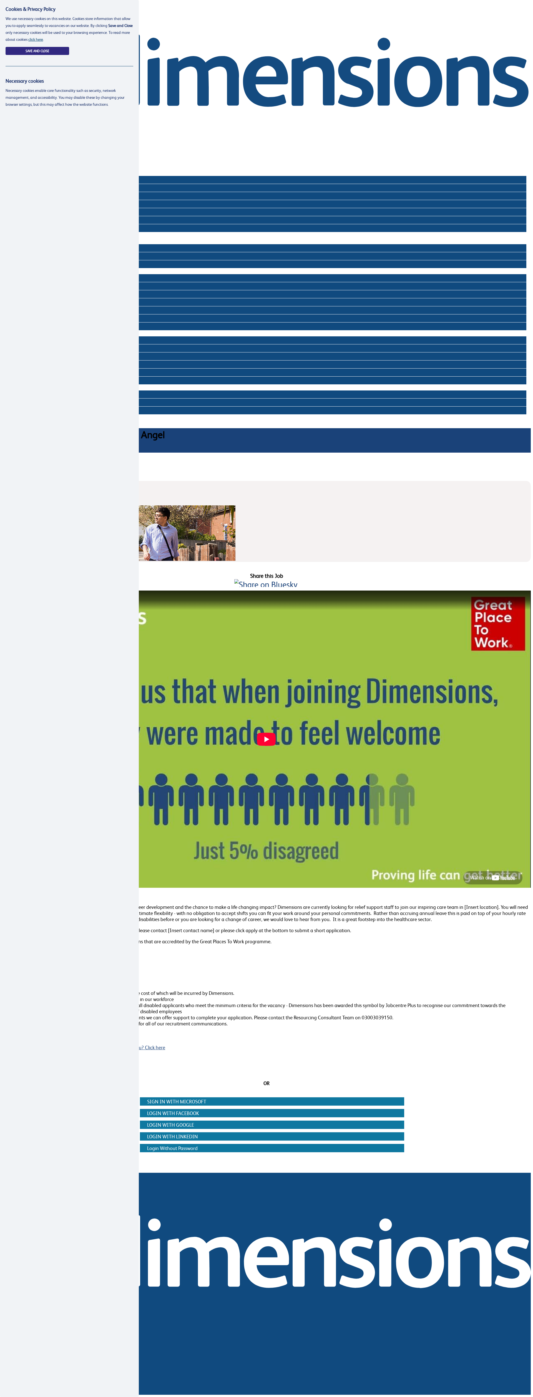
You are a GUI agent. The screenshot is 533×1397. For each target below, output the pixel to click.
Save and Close (37, 51)
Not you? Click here (144, 1047)
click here (35, 39)
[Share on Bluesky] (266, 584)
